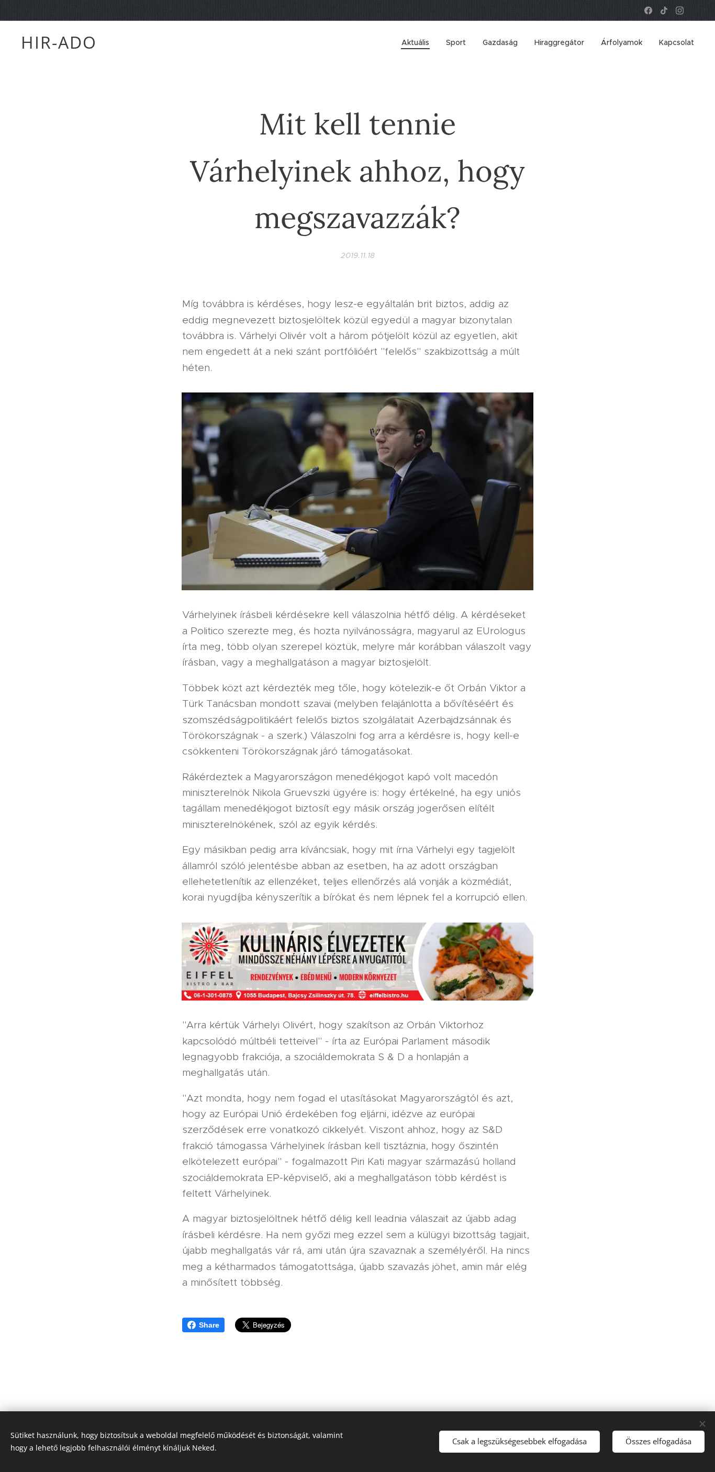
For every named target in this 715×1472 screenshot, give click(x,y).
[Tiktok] (664, 10)
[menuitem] (418, 42)
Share (209, 1325)
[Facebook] (648, 10)
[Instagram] (679, 10)
